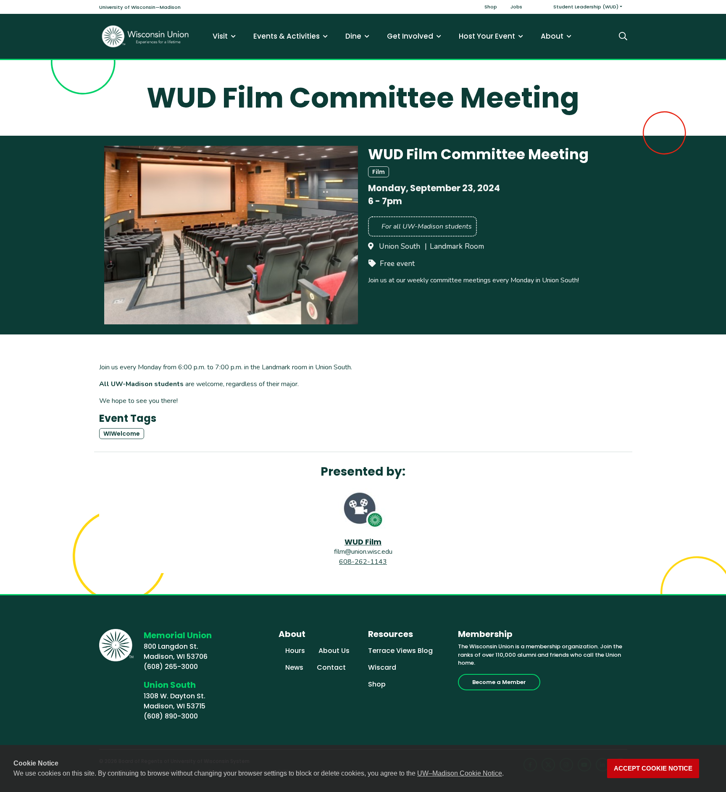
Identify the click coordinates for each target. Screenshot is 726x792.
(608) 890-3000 (171, 716)
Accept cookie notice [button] (653, 768)
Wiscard (382, 667)
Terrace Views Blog (400, 650)
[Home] (145, 36)
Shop (490, 6)
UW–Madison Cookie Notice (459, 773)
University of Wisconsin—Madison (140, 7)
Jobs (516, 6)
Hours (295, 650)
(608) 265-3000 (171, 666)
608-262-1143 (363, 561)
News (294, 667)
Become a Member (499, 682)
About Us (334, 650)
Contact (331, 667)
